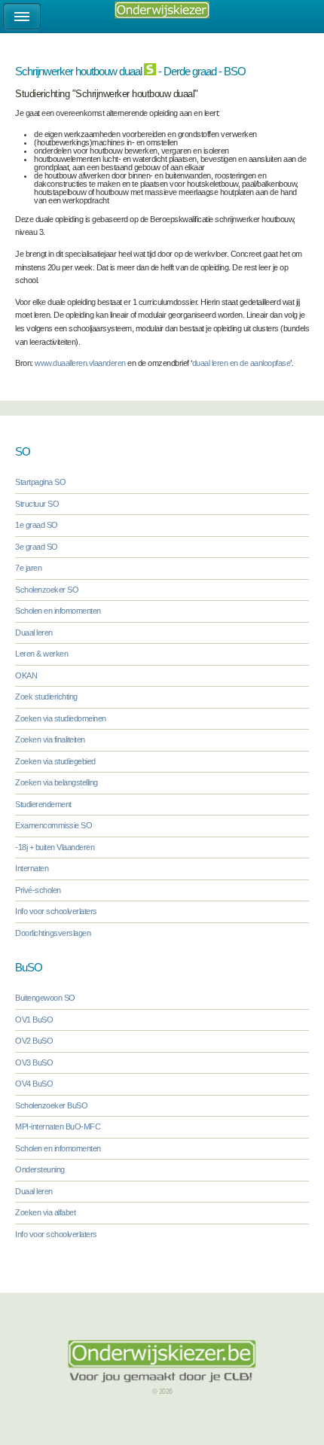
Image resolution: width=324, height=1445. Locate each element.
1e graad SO (36, 524)
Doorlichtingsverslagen (52, 932)
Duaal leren (34, 632)
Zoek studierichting (46, 696)
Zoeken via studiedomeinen (60, 718)
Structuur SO (37, 503)
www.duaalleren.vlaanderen (80, 362)
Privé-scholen (38, 890)
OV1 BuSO (34, 1019)
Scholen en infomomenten (58, 610)
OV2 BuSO (34, 1040)
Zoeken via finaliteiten (50, 739)
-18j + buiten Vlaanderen (54, 847)
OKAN (26, 675)
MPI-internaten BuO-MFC (57, 1126)
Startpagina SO (40, 481)
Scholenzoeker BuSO (51, 1105)
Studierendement (43, 804)
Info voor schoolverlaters (56, 911)
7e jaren (28, 567)
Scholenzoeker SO (46, 589)
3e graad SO (36, 546)
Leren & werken (41, 653)
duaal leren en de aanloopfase (241, 362)
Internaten (31, 868)
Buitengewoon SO (45, 997)
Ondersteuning (40, 1169)
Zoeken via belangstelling (56, 782)
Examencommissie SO (53, 825)
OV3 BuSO (34, 1062)
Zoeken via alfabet (45, 1212)
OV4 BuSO (34, 1083)
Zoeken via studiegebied (55, 761)
